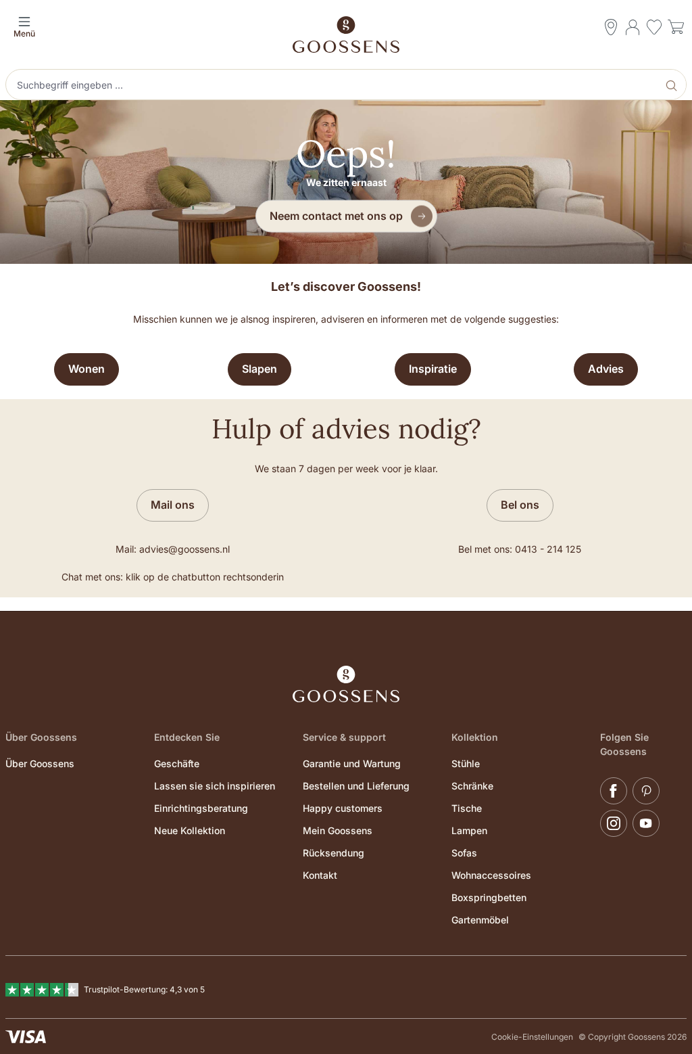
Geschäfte (176, 763)
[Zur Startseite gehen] (346, 34)
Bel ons (520, 504)
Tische (466, 808)
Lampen (469, 830)
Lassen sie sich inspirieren (214, 786)
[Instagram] (613, 823)
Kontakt (320, 875)
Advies (606, 368)
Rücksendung (333, 852)
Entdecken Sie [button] (187, 737)
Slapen (259, 368)
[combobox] (333, 84)
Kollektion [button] (474, 737)
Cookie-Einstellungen (532, 1037)
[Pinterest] (646, 790)
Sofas (464, 852)
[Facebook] (613, 790)
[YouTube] (646, 823)
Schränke (472, 786)
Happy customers (342, 808)
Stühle (465, 763)
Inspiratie (433, 368)
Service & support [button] (344, 737)
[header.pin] (611, 27)
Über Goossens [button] (41, 737)
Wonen (86, 368)
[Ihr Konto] (632, 27)
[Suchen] (673, 84)
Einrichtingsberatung (201, 808)
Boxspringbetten (488, 897)
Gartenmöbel (480, 919)
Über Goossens (39, 763)
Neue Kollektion (189, 830)
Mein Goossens (337, 830)
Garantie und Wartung (352, 763)
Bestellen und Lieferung (356, 786)
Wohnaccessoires (491, 875)
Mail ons (173, 504)
